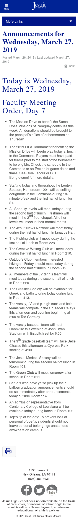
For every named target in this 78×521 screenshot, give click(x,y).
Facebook (26, 490)
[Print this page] (8, 453)
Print (72, 65)
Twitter (39, 490)
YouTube (52, 490)
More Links (14, 21)
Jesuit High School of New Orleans (39, 6)
